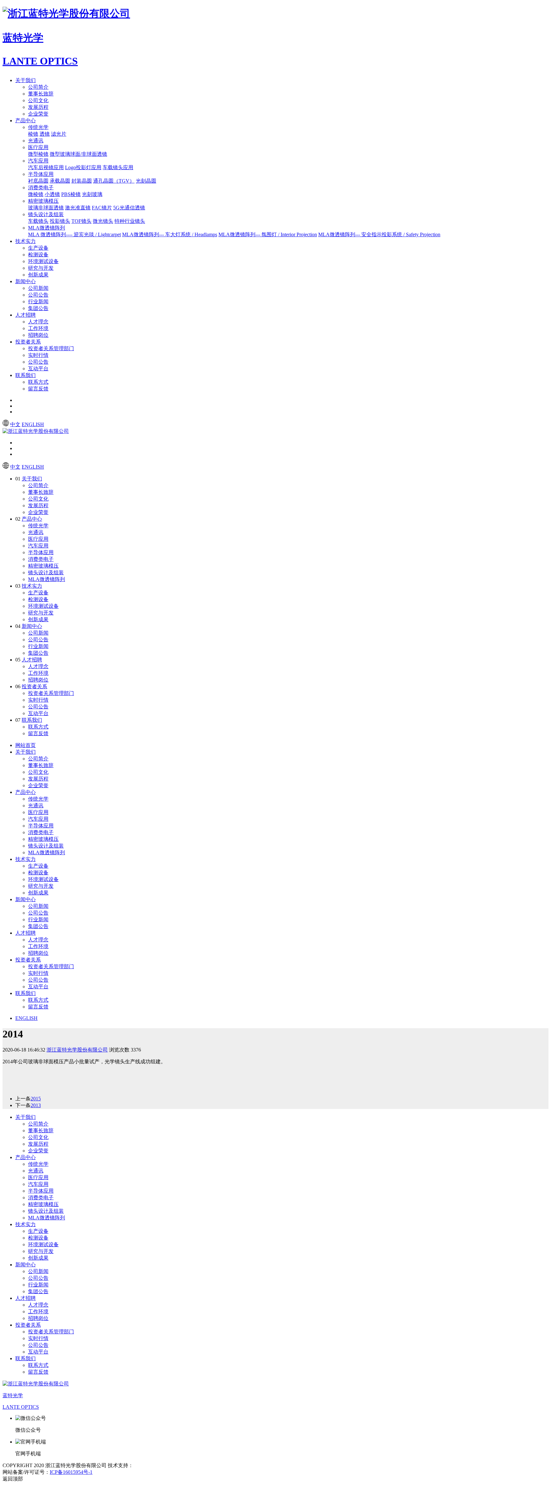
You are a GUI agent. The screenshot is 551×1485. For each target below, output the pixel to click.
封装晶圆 (81, 181)
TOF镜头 (81, 221)
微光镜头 (103, 221)
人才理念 (38, 321)
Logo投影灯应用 (83, 167)
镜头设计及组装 (46, 214)
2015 (36, 1098)
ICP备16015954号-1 (71, 1472)
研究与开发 (41, 268)
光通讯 (35, 140)
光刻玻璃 (92, 194)
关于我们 (25, 80)
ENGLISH (33, 424)
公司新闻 (38, 288)
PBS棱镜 (71, 194)
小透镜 (52, 194)
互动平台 (38, 368)
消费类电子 (41, 187)
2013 (36, 1105)
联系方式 (38, 382)
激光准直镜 (78, 207)
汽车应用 (38, 160)
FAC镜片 (102, 207)
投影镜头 (60, 221)
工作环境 (38, 328)
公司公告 (38, 295)
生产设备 (38, 248)
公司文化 (38, 100)
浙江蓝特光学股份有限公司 (77, 1049)
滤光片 (58, 134)
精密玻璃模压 (43, 201)
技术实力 (25, 241)
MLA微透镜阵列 (46, 227)
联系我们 (25, 375)
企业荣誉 (38, 114)
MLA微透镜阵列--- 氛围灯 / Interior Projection (267, 234)
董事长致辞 (41, 93)
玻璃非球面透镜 (46, 207)
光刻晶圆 (146, 181)
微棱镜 (35, 194)
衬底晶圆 (38, 181)
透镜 (45, 134)
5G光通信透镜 (129, 207)
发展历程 (38, 107)
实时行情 (38, 355)
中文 (15, 424)
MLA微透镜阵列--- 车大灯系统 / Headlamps (169, 234)
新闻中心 (25, 281)
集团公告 (38, 308)
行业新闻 (38, 301)
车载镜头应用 (118, 167)
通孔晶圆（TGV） (114, 181)
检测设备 (38, 254)
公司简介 (38, 87)
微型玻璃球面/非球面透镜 (78, 154)
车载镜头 (38, 221)
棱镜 (33, 134)
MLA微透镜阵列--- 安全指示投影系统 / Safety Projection (379, 234)
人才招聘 (25, 315)
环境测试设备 (43, 261)
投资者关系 (28, 341)
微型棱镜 (38, 154)
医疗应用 (38, 147)
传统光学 (38, 127)
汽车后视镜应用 (46, 167)
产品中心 (25, 120)
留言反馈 (38, 388)
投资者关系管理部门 (51, 348)
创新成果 (38, 274)
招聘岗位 (38, 335)
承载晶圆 (60, 181)
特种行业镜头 (129, 221)
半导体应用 (41, 174)
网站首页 (25, 745)
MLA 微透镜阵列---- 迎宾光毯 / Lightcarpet (74, 234)
